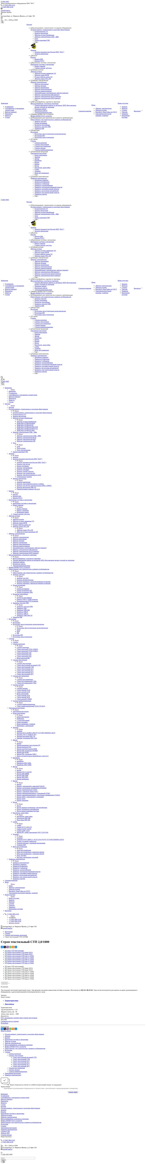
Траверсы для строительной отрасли (47, 192)
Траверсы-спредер (41, 194)
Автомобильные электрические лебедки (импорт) (51, 93)
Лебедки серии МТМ (42, 75)
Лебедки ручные (36, 71)
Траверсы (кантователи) (39, 178)
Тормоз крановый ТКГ (42, 40)
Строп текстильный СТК (21, 1059)
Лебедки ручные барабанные (44, 35)
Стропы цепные (40, 148)
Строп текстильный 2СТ (21, 1063)
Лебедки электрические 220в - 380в (47, 37)
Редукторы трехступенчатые (44, 137)
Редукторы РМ (40, 135)
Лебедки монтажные (42, 84)
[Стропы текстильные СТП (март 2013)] (19, 952)
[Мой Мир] (16, 947)
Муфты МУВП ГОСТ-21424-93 (41, 116)
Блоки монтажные (41, 155)
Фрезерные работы (41, 111)
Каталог (29, 24)
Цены (93, 105)
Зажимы (37, 157)
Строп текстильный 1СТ (21, 1061)
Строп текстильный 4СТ (21, 1066)
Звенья (37, 159)
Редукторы (34, 132)
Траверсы (125, 114)
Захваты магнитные (41, 33)
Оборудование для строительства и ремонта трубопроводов (51, 119)
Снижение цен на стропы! (10, 1021)
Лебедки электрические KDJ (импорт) (47, 98)
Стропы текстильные (42, 144)
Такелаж (124, 112)
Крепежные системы (126, 116)
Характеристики (11, 1001)
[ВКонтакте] (2, 947)
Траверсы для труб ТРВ (43, 127)
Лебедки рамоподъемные (43, 91)
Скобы (37, 169)
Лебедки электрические (39, 82)
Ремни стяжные (40, 66)
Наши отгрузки (123, 103)
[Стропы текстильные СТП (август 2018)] (19, 956)
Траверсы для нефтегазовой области (47, 189)
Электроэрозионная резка (43, 112)
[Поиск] (2, 22)
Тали (36, 38)
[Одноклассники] (13, 947)
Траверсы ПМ (39, 128)
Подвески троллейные (42, 125)
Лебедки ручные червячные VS (45, 73)
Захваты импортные (41, 54)
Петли (37, 166)
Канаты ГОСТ (39, 61)
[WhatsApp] (10, 947)
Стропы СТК (5, 1131)
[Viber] (7, 947)
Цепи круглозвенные (42, 173)
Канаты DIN (39, 59)
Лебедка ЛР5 (5, 1133)
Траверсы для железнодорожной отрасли (48, 187)
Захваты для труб (40, 121)
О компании (9, 107)
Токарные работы (40, 109)
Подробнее (4, 1023)
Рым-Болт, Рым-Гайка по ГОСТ (106, 112)
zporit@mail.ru (5, 10)
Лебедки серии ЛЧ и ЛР (43, 79)
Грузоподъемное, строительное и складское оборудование (50, 30)
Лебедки (124, 108)
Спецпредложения (84, 111)
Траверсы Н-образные (42, 182)
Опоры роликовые (41, 123)
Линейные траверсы (41, 180)
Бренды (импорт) (11, 112)
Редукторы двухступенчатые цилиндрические (50, 134)
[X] (5, 947)
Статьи (7, 117)
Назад (13, 389)
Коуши (37, 162)
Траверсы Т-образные (42, 183)
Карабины (38, 160)
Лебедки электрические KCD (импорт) (48, 96)
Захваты (33, 50)
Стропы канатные (41, 143)
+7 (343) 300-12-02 (7, 7)
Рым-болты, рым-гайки (42, 167)
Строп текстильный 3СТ (21, 1064)
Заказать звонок (14, 923)
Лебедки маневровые (42, 87)
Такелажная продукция (38, 153)
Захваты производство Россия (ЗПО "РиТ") (49, 52)
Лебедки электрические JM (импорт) (47, 95)
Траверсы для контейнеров (44, 185)
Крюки (37, 164)
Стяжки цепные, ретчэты (43, 68)
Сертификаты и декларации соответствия (15, 1097)
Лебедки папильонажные (43, 89)
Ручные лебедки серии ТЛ (43, 77)
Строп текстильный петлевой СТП (25, 1057)
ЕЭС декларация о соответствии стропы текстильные (19, 1018)
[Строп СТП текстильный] (14, 950)
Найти (3, 1160)
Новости (8, 115)
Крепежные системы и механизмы (42, 64)
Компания (4, 103)
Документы (9, 1004)
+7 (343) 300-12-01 (9, 5)
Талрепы (38, 171)
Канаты (33, 57)
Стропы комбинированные (44, 150)
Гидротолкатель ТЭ (41, 31)
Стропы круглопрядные (43, 146)
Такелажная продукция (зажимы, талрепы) (103, 114)
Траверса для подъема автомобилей (47, 191)
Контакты (137, 111)
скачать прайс (73, 1092)
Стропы (33, 141)
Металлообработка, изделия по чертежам (44, 103)
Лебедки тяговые (40, 86)
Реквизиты (8, 114)
